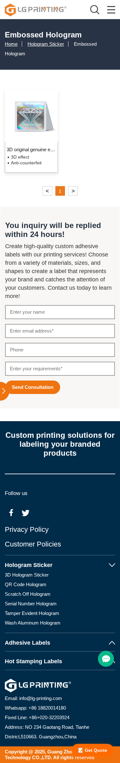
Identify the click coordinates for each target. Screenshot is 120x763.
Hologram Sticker (46, 44)
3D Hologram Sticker (27, 575)
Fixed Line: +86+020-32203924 (37, 717)
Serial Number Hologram (31, 603)
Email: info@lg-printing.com (33, 698)
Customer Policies (33, 544)
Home (11, 44)
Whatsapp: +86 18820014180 (35, 708)
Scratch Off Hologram (28, 594)
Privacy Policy (27, 529)
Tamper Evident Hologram (32, 613)
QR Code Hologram (25, 584)
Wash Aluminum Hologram (32, 622)
